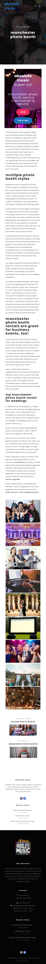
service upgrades (13, 479)
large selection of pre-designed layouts (22, 492)
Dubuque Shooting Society (22, 810)
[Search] (35, 6)
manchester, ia (20, 462)
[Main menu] (40, 6)
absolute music (11, 6)
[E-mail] (21, 798)
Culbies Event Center (22, 816)
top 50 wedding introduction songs (22, 821)
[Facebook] (24, 798)
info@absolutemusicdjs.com (24, 906)
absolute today (23, 961)
